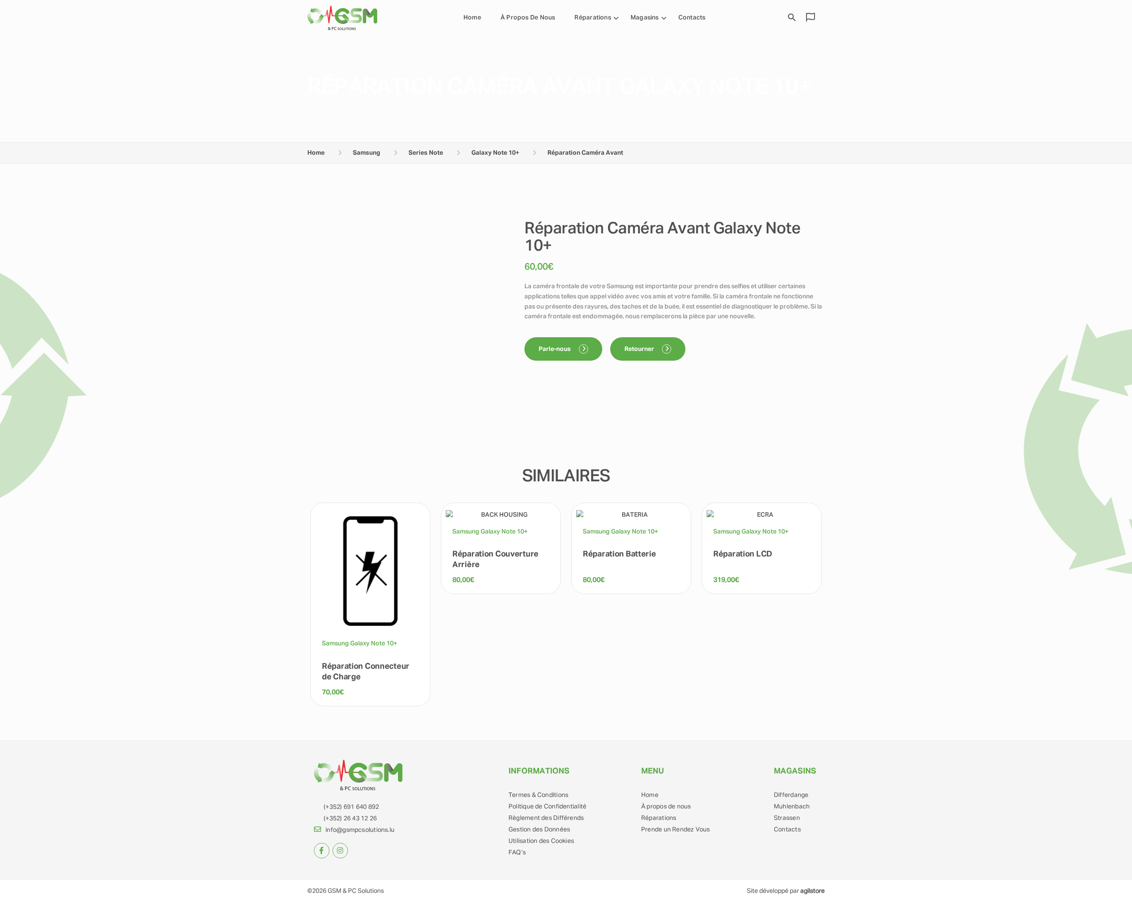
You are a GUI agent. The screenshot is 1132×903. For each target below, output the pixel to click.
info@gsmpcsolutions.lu (359, 830)
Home (472, 18)
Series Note (426, 153)
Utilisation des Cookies (541, 841)
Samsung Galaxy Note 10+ (359, 643)
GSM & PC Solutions (356, 891)
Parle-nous (555, 349)
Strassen (787, 818)
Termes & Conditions (538, 795)
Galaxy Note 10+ (495, 153)
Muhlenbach (792, 807)
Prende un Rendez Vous (675, 830)
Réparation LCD (742, 554)
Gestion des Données (539, 830)
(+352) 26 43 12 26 (350, 818)
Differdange (791, 795)
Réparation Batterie (619, 554)
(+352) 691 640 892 (351, 807)
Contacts (692, 18)
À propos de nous (528, 18)
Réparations (658, 818)
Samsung (366, 153)
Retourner (639, 349)
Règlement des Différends (546, 818)
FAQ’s (517, 853)
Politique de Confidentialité (547, 807)
